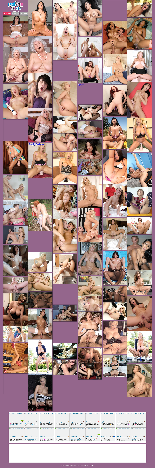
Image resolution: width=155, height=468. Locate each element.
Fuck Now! (24, 13)
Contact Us (91, 465)
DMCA (85, 465)
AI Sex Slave (7, 13)
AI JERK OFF (15, 13)
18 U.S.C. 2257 (79, 465)
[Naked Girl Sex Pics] (15, 5)
